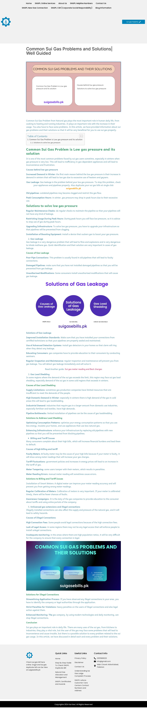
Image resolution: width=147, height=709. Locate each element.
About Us (62, 3)
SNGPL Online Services (45, 3)
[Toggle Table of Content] (80, 136)
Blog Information (103, 8)
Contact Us (101, 3)
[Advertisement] (66, 26)
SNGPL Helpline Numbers (81, 3)
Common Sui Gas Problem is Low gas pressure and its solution (55, 139)
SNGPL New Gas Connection (35, 8)
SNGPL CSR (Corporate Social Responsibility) (71, 8)
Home (29, 3)
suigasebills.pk (73, 188)
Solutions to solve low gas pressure (47, 142)
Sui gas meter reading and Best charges (83, 369)
